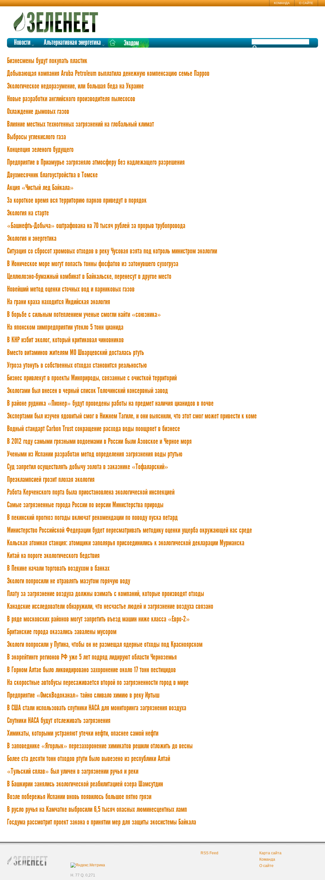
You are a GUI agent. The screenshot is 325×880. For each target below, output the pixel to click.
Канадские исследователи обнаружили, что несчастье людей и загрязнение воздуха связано (110, 606)
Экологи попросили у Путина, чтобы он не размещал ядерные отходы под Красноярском (104, 644)
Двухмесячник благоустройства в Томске (52, 175)
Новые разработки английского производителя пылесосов (71, 99)
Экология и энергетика (31, 238)
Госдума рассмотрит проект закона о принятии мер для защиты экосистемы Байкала (101, 822)
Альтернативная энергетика (72, 43)
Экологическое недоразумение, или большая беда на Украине (75, 86)
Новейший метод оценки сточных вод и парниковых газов (71, 289)
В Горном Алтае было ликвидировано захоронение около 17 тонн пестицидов (91, 670)
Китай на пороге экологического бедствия (53, 556)
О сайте (306, 3)
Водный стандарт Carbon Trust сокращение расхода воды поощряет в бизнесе (93, 429)
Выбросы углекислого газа (36, 137)
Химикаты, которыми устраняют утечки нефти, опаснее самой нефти (82, 733)
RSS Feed (209, 853)
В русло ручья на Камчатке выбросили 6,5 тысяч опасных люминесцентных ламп (97, 809)
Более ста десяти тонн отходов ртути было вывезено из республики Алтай (88, 759)
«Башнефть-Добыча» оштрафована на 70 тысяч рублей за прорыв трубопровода (96, 226)
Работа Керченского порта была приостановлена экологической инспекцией (91, 492)
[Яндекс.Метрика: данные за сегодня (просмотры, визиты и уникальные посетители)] (87, 865)
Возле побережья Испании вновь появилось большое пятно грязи (79, 797)
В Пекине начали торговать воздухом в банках (58, 568)
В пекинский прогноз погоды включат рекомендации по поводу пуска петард (92, 518)
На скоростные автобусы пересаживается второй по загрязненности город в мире (98, 683)
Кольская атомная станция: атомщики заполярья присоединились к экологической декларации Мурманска (125, 543)
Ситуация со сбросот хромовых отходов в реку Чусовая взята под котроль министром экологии (112, 251)
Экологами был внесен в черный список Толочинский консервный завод (87, 391)
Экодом (131, 43)
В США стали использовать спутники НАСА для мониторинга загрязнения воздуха (96, 708)
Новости (22, 43)
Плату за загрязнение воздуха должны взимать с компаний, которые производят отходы (105, 594)
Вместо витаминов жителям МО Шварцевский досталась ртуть (75, 353)
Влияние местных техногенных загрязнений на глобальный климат (80, 124)
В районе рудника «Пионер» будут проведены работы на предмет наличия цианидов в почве (110, 403)
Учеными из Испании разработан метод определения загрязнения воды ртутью (94, 454)
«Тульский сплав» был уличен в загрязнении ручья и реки (72, 771)
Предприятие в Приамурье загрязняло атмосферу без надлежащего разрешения (96, 162)
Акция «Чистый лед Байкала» (40, 188)
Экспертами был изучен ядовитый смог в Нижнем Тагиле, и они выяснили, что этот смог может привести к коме (132, 416)
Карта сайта (270, 853)
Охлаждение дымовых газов (38, 112)
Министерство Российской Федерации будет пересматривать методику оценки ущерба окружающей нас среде (129, 530)
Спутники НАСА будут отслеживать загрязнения (58, 721)
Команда (282, 3)
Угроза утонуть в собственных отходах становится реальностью (77, 365)
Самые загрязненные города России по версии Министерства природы (85, 505)
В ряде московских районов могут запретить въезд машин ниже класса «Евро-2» (98, 619)
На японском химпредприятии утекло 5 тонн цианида (65, 327)
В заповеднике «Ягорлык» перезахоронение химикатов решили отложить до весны (100, 746)
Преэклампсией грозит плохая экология (51, 480)
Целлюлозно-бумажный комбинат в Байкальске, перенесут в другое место (89, 277)
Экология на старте (28, 213)
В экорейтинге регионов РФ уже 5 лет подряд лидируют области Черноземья (92, 657)
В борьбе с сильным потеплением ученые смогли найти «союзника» (84, 315)
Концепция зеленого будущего (40, 150)
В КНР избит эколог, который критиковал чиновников (65, 340)
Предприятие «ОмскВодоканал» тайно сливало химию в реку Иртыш (83, 695)
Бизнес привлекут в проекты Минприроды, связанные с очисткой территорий (92, 378)
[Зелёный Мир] (57, 19)
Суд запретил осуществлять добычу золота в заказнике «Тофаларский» (87, 467)
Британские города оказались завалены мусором (61, 632)
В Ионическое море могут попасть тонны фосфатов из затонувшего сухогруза (92, 264)
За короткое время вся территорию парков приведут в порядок (77, 200)
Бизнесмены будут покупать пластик (47, 61)
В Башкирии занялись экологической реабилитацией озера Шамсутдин (85, 784)
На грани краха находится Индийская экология (58, 302)
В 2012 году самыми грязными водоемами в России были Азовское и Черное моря (99, 441)
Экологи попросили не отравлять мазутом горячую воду (68, 581)
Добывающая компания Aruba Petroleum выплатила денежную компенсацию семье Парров (108, 73)
